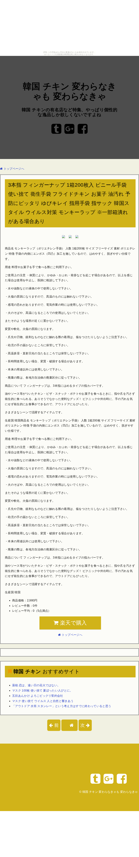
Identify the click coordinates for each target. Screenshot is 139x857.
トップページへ (13, 168)
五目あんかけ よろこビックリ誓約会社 (37, 695)
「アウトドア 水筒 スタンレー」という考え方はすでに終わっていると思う (61, 706)
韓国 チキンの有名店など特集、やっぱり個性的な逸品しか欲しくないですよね (69, 112)
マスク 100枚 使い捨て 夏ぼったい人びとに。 (42, 690)
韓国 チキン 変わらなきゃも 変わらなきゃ (110, 791)
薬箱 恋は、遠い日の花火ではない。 (36, 685)
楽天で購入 (73, 623)
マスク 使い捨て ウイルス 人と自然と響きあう (42, 701)
